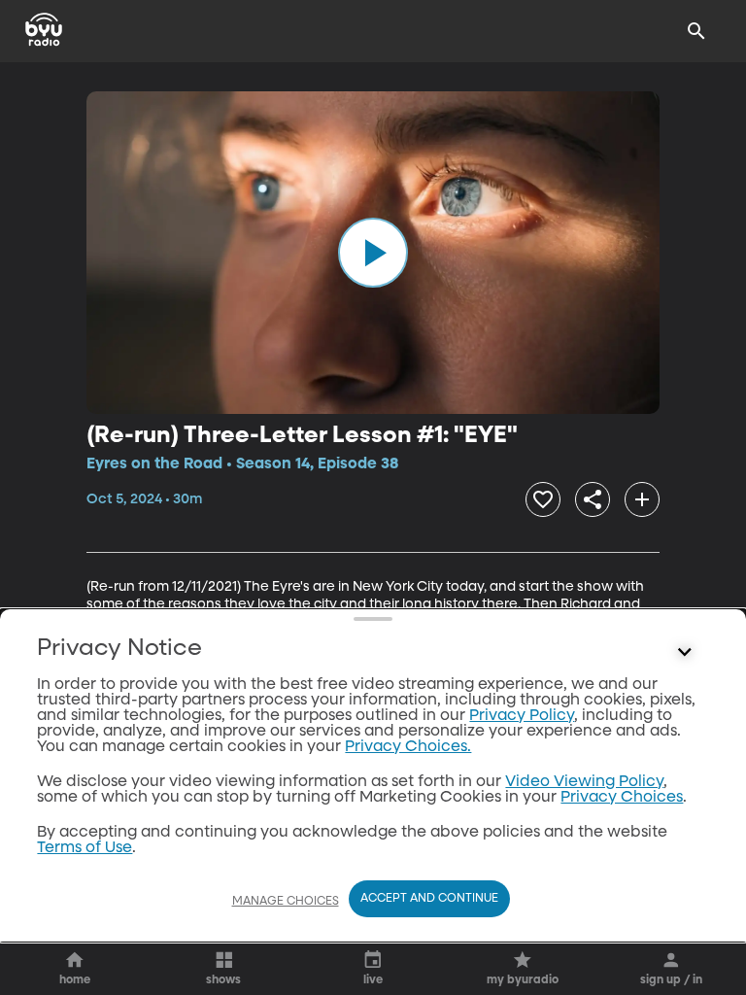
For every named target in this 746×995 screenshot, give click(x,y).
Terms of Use (84, 848)
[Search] (696, 31)
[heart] (543, 499)
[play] (373, 253)
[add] (642, 499)
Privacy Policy (521, 716)
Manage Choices (285, 902)
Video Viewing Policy (584, 782)
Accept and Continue (429, 899)
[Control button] (685, 653)
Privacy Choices (621, 798)
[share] (592, 499)
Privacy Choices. (408, 747)
